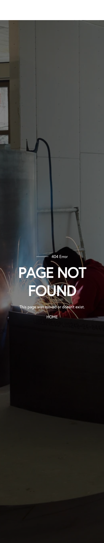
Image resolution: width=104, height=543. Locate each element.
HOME (52, 316)
